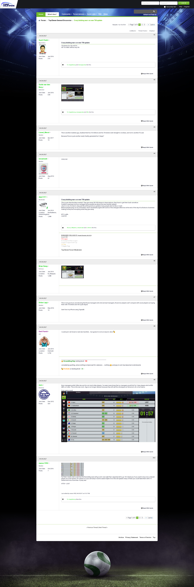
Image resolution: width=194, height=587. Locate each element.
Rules (106, 14)
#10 (154, 458)
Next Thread (103, 527)
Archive (121, 537)
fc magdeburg (71, 65)
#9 (154, 379)
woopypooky (82, 65)
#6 (154, 261)
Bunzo (69, 227)
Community (66, 14)
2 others (89, 227)
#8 (154, 326)
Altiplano (74, 227)
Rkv (88, 112)
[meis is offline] (44, 394)
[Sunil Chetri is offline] (42, 49)
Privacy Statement (131, 537)
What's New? (52, 14)
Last (151, 25)
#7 (154, 297)
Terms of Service (145, 537)
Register (187, 6)
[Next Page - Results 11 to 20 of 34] (148, 24)
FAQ (99, 14)
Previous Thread (92, 527)
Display (151, 31)
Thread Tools (142, 31)
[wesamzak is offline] (43, 168)
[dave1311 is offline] (43, 204)
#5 (154, 191)
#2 (154, 79)
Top (154, 537)
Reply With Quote (148, 73)
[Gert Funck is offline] (44, 341)
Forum (41, 14)
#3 (154, 127)
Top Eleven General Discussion (59, 20)
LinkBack (132, 31)
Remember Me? (171, 7)
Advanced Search (149, 14)
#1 (154, 35)
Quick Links (91, 14)
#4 (154, 153)
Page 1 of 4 (133, 25)
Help (180, 6)
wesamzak (80, 227)
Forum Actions (78, 14)
